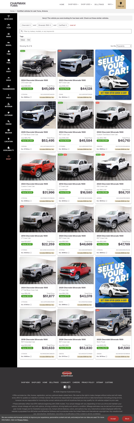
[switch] (23, 40)
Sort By (113, 46)
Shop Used (85, 4)
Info (110, 4)
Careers (76, 382)
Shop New (72, 4)
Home (62, 4)
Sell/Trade (99, 4)
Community (66, 382)
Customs (109, 382)
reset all (73, 25)
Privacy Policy (88, 382)
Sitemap (99, 382)
